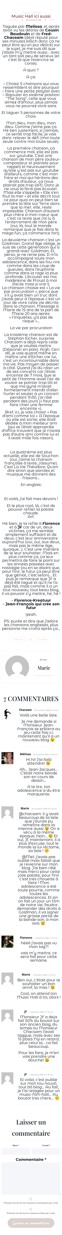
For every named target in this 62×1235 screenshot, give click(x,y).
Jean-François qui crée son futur (32, 606)
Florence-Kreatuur (32, 600)
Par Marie (14, 20)
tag (30, 639)
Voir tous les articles (43, 675)
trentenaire (43, 639)
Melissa (34, 26)
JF (20, 527)
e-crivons (26, 12)
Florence (51, 523)
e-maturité (36, 12)
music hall (18, 639)
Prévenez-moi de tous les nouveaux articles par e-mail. (31, 1213)
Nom (16, 1145)
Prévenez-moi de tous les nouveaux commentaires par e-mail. (31, 1202)
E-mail (46, 1145)
